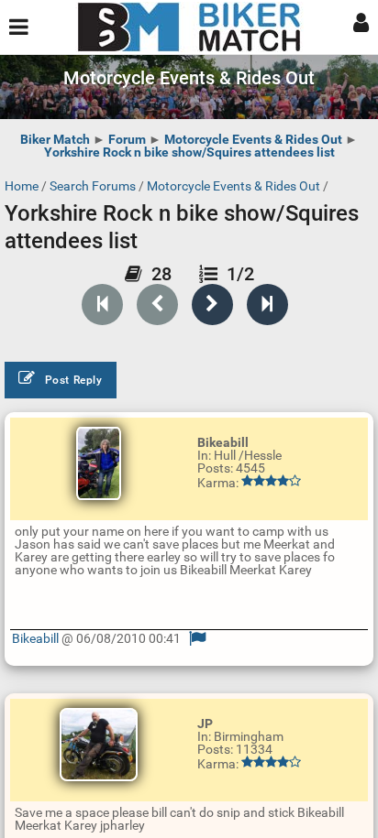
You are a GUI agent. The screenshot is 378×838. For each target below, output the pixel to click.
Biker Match (55, 139)
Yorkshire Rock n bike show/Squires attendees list (189, 152)
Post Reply (74, 380)
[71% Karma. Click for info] (271, 762)
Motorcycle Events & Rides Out (253, 139)
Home (22, 186)
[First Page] (102, 304)
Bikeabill (35, 638)
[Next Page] (212, 304)
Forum (127, 139)
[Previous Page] (157, 304)
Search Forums (93, 186)
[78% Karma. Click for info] (271, 480)
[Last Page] (267, 304)
